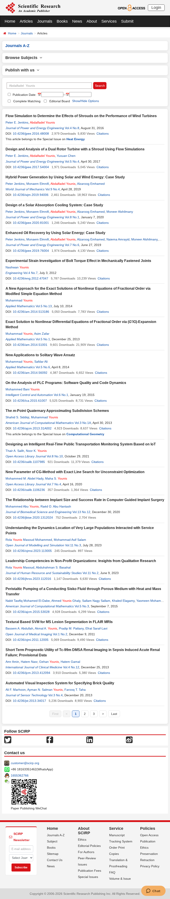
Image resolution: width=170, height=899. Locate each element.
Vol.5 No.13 (44, 306)
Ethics (82, 839)
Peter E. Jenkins (17, 122)
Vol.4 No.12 (71, 667)
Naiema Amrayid (117, 239)
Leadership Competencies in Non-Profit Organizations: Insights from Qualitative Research (81, 561)
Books (62, 21)
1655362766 (20, 775)
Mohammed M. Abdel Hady (24, 478)
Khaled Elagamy (123, 600)
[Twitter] (7, 739)
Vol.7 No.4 (54, 484)
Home (10, 21)
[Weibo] (129, 739)
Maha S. (56, 478)
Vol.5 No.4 (72, 161)
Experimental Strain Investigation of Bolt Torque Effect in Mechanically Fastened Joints (78, 261)
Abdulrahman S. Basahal (53, 567)
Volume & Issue (120, 878)
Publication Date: (24, 94)
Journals (44, 21)
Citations (103, 133)
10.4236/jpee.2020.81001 (31, 222)
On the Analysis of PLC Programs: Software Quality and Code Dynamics (66, 383)
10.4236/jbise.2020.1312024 (33, 517)
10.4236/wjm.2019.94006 (30, 195)
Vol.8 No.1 (72, 217)
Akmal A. (46, 628)
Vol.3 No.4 (55, 695)
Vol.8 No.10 (55, 456)
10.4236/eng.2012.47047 (30, 278)
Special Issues (88, 877)
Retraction (147, 860)
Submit (127, 21)
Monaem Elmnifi (37, 183)
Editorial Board (59, 101)
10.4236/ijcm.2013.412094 (31, 673)
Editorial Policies (89, 846)
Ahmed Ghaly (65, 600)
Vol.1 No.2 (60, 634)
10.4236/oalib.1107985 (29, 462)
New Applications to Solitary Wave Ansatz (40, 355)
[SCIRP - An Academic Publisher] (32, 7)
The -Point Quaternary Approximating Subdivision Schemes (57, 411)
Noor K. (36, 450)
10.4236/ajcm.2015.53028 (31, 612)
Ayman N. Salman (45, 689)
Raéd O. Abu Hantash (56, 506)
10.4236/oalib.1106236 (29, 490)
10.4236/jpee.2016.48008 (31, 133)
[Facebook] (49, 739)
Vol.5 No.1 (43, 339)
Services (109, 21)
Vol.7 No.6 (72, 245)
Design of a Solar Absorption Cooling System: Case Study (54, 205)
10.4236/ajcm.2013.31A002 (32, 428)
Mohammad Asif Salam (70, 539)
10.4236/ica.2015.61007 (30, 400)
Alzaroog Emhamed (91, 183)
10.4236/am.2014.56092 (30, 372)
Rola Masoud (20, 567)
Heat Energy (75, 139)
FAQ (112, 872)
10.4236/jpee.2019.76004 (31, 250)
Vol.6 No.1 (61, 395)
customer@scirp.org (25, 763)
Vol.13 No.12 (81, 512)
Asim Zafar (41, 333)
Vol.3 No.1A (83, 423)
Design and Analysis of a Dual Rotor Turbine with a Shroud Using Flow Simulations (75, 149)
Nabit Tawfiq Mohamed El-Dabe (28, 600)
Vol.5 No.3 (82, 606)
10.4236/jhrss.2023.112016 (32, 578)
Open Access (149, 835)
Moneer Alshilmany (119, 211)
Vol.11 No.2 (91, 573)
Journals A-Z (56, 835)
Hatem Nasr (29, 661)
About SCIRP (84, 830)
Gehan (49, 661)
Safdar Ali (41, 361)
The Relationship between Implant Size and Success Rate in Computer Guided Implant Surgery (85, 500)
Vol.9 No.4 (52, 189)
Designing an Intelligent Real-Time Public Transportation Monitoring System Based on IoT (81, 444)
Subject (52, 841)
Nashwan (17, 267)
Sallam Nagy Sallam (96, 600)
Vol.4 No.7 (30, 273)
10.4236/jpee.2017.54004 (31, 167)
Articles (26, 21)
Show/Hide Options (85, 101)
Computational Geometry (85, 434)
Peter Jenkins (15, 183)
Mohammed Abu (22, 506)
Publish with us (21, 70)
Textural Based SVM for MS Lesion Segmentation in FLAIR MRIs (59, 622)
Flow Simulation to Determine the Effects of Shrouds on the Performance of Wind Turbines (81, 116)
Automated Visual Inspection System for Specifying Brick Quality (60, 683)
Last (114, 714)
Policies (147, 828)
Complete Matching (27, 101)
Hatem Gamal (70, 661)
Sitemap (52, 854)
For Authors (86, 852)
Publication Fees (89, 870)
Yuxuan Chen (66, 155)
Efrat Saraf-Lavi (96, 628)
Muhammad (19, 300)
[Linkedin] (89, 739)
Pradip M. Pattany (71, 628)
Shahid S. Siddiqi (17, 417)
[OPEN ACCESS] (131, 7)
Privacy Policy (149, 866)
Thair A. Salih (15, 450)
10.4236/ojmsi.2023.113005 (32, 551)
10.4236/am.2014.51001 (30, 344)
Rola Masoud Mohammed (29, 539)
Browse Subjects (22, 57)
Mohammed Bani (23, 389)
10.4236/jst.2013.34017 (29, 700)
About (92, 21)
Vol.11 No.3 (73, 545)
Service (116, 828)
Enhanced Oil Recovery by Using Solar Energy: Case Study (55, 233)
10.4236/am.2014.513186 (31, 311)
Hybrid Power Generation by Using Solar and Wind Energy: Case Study (65, 177)
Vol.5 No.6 (43, 367)
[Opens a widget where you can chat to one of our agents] (153, 891)
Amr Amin (12, 661)
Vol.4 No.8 (72, 128)
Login (156, 7)
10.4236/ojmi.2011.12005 (30, 639)
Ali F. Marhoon (16, 689)
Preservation (149, 854)
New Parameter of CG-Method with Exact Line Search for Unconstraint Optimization (75, 472)
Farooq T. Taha (75, 689)
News (77, 21)
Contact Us (54, 860)
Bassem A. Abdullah (19, 628)
